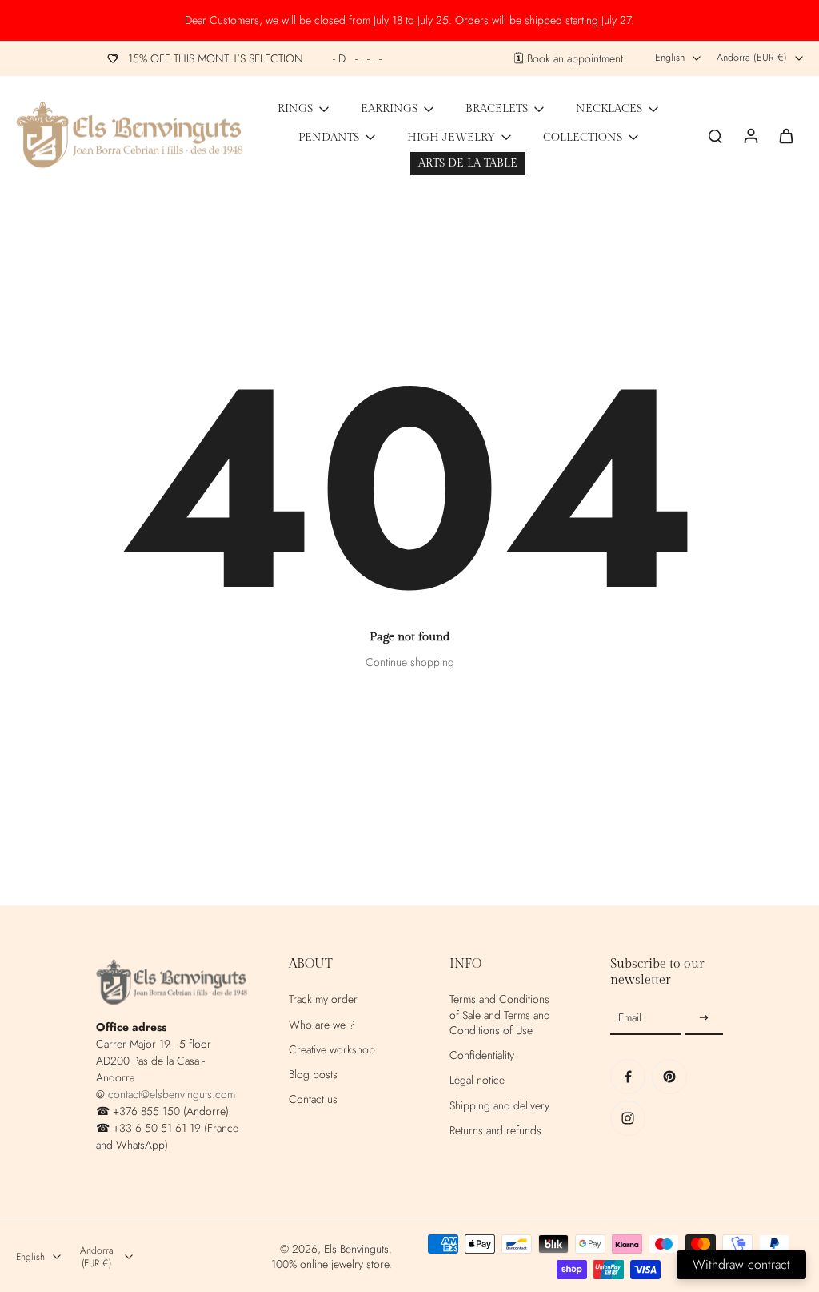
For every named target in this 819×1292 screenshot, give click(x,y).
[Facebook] (627, 1076)
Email (629, 1018)
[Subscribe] (704, 1018)
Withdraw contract (741, 1264)
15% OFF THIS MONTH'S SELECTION (255, 58)
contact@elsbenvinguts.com (171, 1094)
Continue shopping (410, 662)
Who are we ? (322, 1025)
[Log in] (750, 135)
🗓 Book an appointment (568, 58)
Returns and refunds (495, 1130)
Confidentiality (481, 1055)
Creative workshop (332, 1049)
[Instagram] (627, 1118)
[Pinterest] (669, 1076)
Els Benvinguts (356, 1249)
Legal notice (477, 1080)
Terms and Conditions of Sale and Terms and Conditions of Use (499, 1015)
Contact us (313, 1099)
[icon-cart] (785, 135)
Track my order (323, 999)
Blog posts (313, 1074)
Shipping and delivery (499, 1105)
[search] (715, 135)
